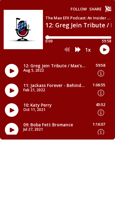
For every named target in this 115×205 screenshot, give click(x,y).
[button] (67, 50)
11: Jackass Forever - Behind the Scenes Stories (54, 85)
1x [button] (88, 49)
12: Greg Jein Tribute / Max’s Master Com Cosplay (54, 65)
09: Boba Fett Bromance (48, 124)
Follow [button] (79, 9)
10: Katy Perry (37, 105)
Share (95, 9)
